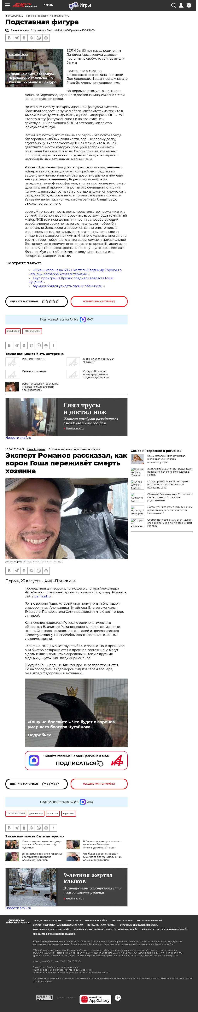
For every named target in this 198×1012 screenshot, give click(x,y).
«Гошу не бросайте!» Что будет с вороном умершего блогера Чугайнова (72, 724)
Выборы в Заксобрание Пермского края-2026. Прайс (105, 929)
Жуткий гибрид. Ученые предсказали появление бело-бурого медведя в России (169, 471)
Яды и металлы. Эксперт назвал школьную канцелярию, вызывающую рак (166, 459)
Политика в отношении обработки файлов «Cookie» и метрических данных (71, 972)
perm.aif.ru (42, 596)
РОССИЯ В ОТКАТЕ (33, 358)
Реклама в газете (122, 920)
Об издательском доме (47, 920)
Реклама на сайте (96, 920)
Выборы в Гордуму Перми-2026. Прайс (164, 929)
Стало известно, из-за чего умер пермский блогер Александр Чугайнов (41, 844)
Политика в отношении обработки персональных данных (62, 970)
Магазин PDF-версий (149, 920)
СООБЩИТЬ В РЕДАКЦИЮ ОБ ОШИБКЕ (54, 934)
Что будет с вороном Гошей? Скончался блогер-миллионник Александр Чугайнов (102, 856)
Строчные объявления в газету (139, 925)
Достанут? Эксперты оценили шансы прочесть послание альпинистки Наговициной (169, 510)
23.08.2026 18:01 (14, 449)
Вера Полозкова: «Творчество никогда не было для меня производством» (40, 386)
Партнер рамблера (66, 997)
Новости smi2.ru (18, 438)
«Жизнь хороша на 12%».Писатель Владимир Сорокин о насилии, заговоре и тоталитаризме (75, 272)
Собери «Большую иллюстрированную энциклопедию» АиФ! (96, 374)
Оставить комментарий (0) (99, 301)
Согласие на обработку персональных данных (56, 967)
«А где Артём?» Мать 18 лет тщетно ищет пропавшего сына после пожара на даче (168, 484)
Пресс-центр (73, 920)
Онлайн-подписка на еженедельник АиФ (58, 925)
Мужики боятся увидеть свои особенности (67, 286)
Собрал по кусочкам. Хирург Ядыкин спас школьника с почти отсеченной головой (169, 522)
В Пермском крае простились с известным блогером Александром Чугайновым (102, 844)
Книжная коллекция (34, 371)
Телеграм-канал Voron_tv (48, 561)
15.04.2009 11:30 (14, 15)
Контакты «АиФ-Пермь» (101, 925)
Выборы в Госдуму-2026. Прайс (51, 929)
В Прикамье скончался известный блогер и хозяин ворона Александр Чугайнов (42, 856)
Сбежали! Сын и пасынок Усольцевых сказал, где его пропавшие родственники (170, 497)
